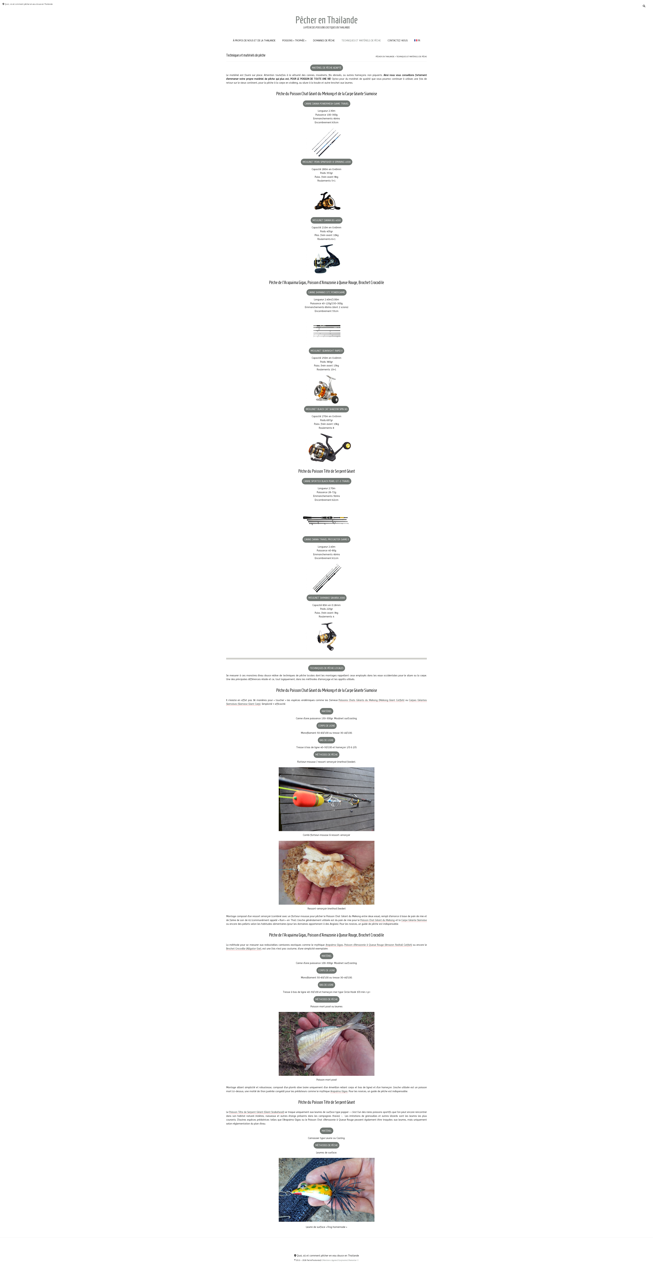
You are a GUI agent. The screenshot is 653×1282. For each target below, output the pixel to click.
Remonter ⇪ (354, 1260)
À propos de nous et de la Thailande (254, 40)
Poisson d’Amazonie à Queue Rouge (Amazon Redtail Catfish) (378, 944)
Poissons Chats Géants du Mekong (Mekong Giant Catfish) (371, 700)
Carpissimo (343, 1260)
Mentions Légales (330, 1260)
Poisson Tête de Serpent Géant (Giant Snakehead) (256, 1112)
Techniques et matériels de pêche (361, 40)
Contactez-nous (398, 40)
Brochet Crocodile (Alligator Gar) (243, 948)
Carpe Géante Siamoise (414, 920)
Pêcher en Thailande (326, 20)
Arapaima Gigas (334, 944)
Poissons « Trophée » (294, 40)
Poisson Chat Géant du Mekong (377, 920)
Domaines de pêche (324, 40)
